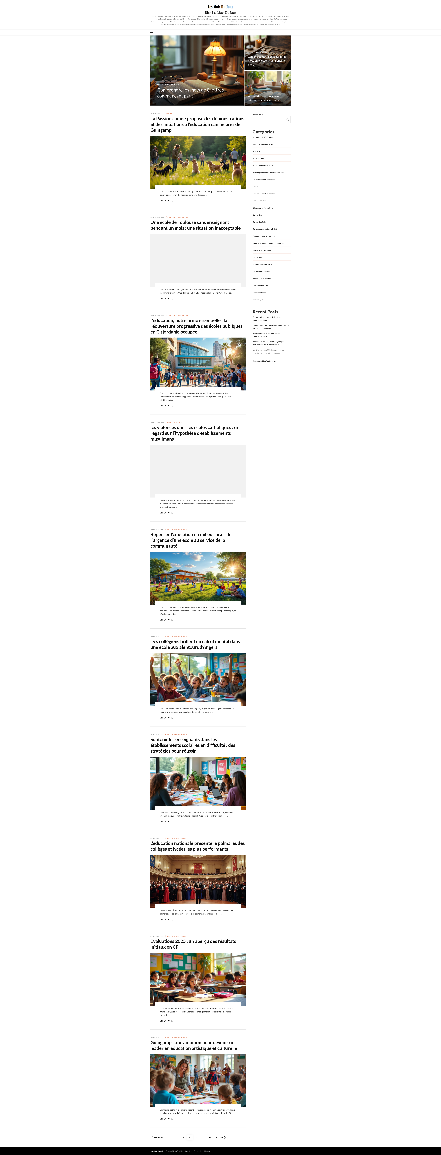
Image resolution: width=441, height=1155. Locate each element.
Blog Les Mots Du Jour (220, 12)
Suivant (219, 1137)
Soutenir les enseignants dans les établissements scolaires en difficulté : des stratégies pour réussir (192, 745)
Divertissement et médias (259, 52)
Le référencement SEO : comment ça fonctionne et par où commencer (268, 351)
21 (197, 1137)
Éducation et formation (168, 84)
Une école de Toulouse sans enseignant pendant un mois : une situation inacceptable (195, 225)
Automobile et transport (263, 165)
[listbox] (220, 70)
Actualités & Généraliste (263, 137)
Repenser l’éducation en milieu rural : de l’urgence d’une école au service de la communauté (191, 540)
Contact (169, 1151)
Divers (255, 186)
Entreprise (257, 215)
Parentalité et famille (262, 278)
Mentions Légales (157, 1151)
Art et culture (258, 158)
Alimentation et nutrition (263, 144)
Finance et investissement (264, 236)
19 (184, 1137)
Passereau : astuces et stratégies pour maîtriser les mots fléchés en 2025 (269, 343)
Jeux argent (258, 257)
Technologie (258, 300)
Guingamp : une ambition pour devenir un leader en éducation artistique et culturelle (193, 1045)
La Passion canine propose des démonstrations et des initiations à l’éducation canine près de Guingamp (197, 124)
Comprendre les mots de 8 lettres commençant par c (267, 318)
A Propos (207, 1151)
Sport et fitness (259, 293)
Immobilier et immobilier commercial (268, 243)
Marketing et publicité (262, 264)
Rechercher (258, 114)
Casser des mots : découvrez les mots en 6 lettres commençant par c (267, 60)
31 (211, 1137)
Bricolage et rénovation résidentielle (268, 172)
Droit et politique (174, 422)
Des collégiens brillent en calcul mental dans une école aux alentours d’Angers (195, 644)
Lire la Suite (166, 201)
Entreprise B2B (259, 222)
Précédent (159, 1137)
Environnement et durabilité (265, 229)
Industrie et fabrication (263, 250)
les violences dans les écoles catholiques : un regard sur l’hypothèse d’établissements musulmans (194, 433)
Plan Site (176, 1151)
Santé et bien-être (260, 285)
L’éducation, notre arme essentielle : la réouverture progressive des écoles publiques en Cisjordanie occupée (196, 326)
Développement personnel (264, 179)
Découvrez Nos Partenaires (264, 361)
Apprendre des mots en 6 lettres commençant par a (266, 335)
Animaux (170, 113)
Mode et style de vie (261, 271)
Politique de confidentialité (191, 1151)
